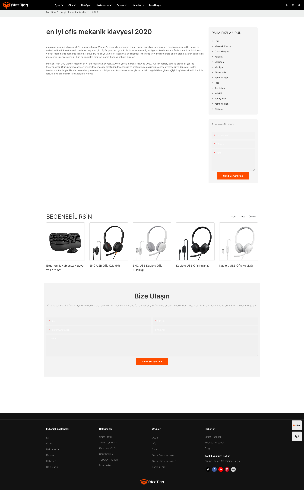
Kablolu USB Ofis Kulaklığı (193, 265)
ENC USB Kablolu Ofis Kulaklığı (147, 268)
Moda (242, 216)
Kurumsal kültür (107, 448)
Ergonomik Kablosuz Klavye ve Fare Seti (64, 268)
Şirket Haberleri (213, 436)
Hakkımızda (52, 449)
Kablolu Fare (158, 466)
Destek (50, 455)
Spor (233, 216)
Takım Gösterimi (108, 442)
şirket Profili (105, 436)
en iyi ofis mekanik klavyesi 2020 (79, 12)
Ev (47, 437)
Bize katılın (105, 465)
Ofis (154, 443)
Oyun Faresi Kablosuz (164, 461)
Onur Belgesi (106, 453)
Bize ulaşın (52, 466)
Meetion (51, 12)
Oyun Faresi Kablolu (163, 455)
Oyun (155, 437)
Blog (207, 448)
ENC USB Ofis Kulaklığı (104, 265)
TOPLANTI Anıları (108, 459)
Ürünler (252, 216)
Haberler (51, 461)
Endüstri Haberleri (214, 442)
